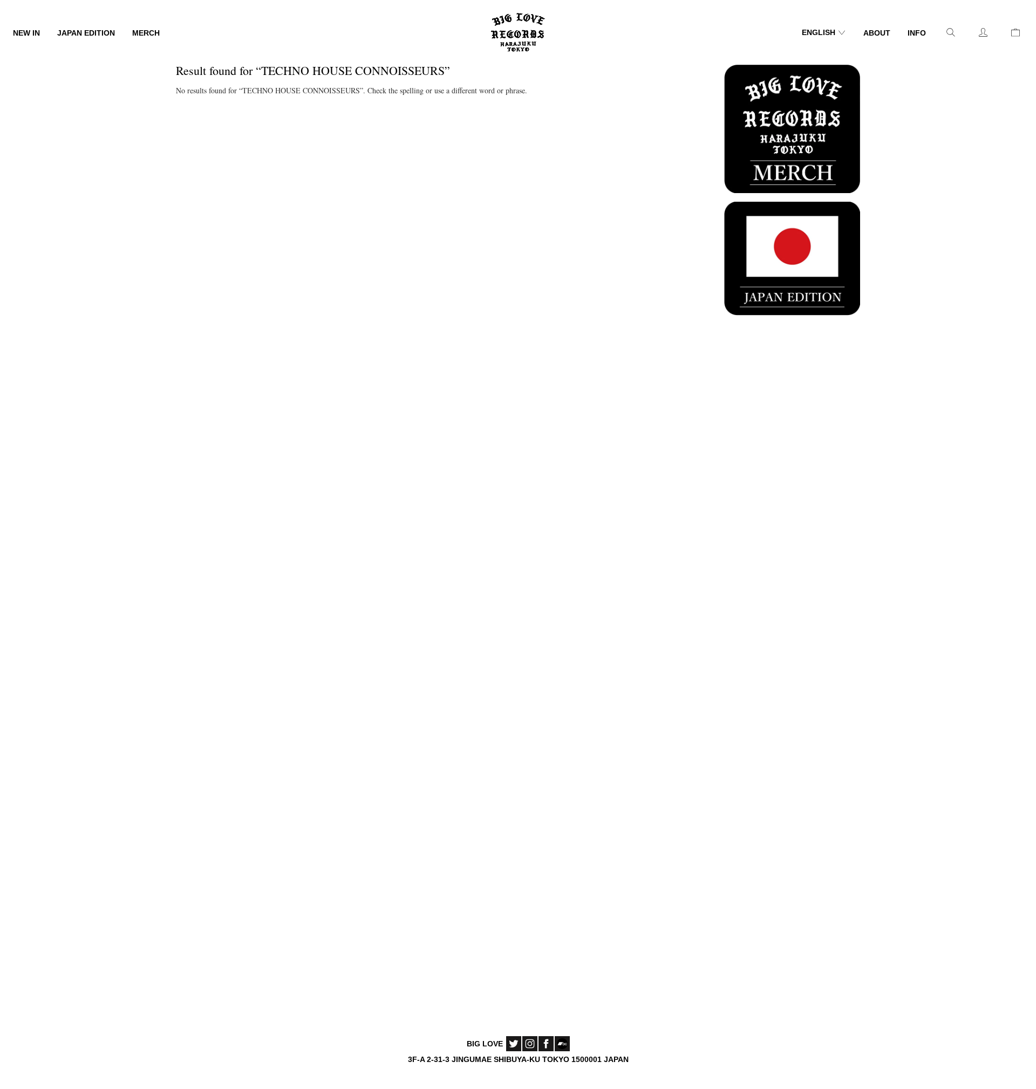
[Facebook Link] (546, 1043)
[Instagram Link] (529, 1043)
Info (917, 33)
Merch (146, 33)
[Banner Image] (792, 127)
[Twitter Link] (513, 1043)
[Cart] (1015, 32)
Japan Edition (86, 33)
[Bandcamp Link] (562, 1043)
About (876, 33)
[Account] (983, 32)
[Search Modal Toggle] (950, 32)
